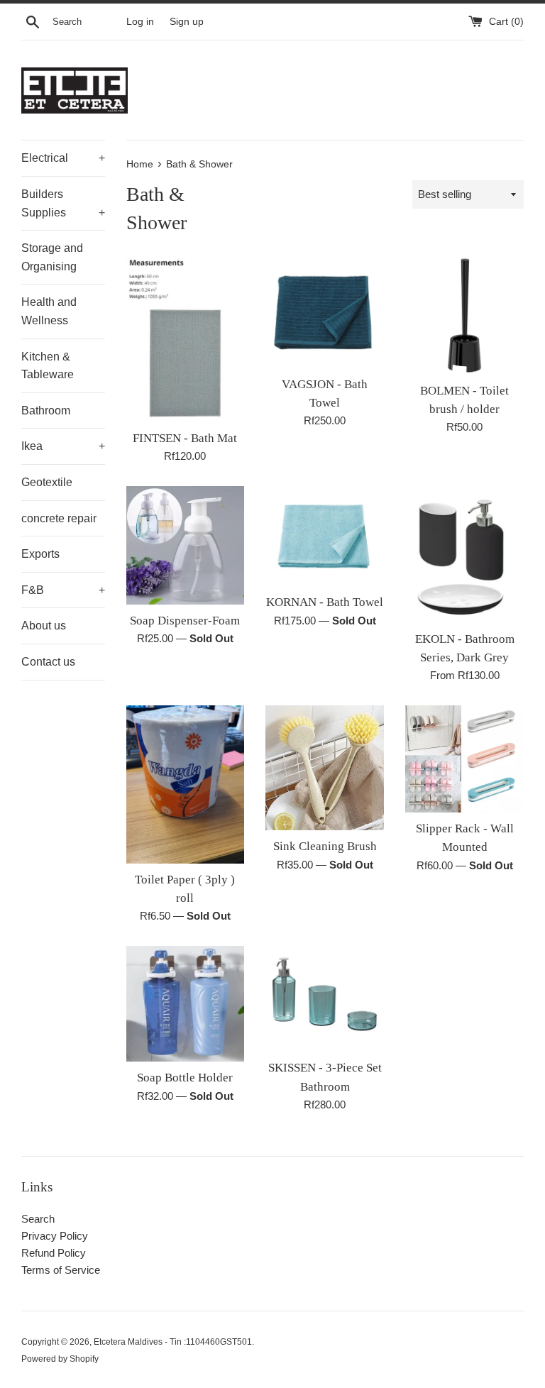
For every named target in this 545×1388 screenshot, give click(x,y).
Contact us (48, 662)
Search (38, 1219)
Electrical (63, 158)
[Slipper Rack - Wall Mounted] (464, 759)
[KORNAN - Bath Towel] (324, 536)
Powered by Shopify (60, 1359)
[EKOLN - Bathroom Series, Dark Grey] (464, 554)
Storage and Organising (52, 257)
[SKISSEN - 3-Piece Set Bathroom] (324, 999)
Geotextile (46, 482)
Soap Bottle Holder (185, 1077)
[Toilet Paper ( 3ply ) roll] (185, 784)
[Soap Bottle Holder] (185, 1004)
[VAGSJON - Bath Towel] (324, 312)
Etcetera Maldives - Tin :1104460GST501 (173, 1342)
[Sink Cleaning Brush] (324, 767)
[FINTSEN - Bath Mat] (185, 339)
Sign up (187, 21)
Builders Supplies (63, 203)
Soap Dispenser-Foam (185, 620)
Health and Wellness (49, 311)
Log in (140, 21)
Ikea (63, 446)
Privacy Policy (54, 1236)
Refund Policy (53, 1253)
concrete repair (59, 518)
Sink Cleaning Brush (325, 846)
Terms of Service (60, 1270)
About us (43, 625)
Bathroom (45, 410)
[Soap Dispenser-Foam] (185, 545)
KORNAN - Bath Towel (324, 602)
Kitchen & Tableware (47, 366)
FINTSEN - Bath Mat (185, 438)
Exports (40, 554)
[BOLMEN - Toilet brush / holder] (464, 315)
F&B (63, 590)
